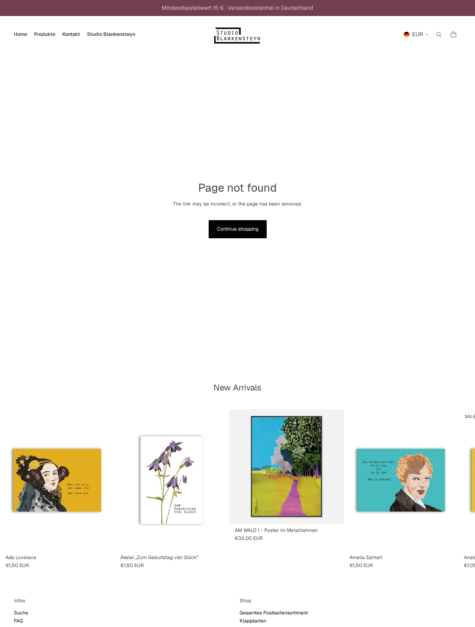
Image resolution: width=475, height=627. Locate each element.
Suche (21, 613)
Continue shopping (237, 229)
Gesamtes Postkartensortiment (274, 613)
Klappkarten (253, 621)
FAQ (18, 621)
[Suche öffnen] (438, 34)
